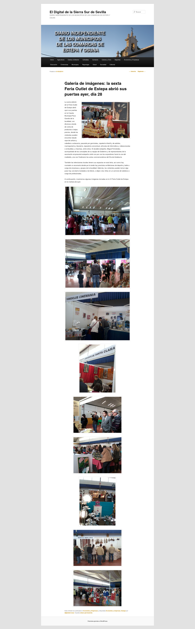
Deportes (118, 60)
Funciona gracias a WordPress (97, 621)
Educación (53, 64)
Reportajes (85, 64)
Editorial (112, 64)
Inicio (52, 60)
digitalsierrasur (69, 613)
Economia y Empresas (131, 60)
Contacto (95, 60)
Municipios (75, 64)
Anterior (132, 71)
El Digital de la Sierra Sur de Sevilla (78, 11)
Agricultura (60, 60)
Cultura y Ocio (106, 60)
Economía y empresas (113, 611)
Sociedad (103, 64)
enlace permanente (86, 613)
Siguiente (141, 71)
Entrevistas (64, 64)
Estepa (123, 611)
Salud (94, 64)
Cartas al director (73, 60)
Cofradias (86, 60)
